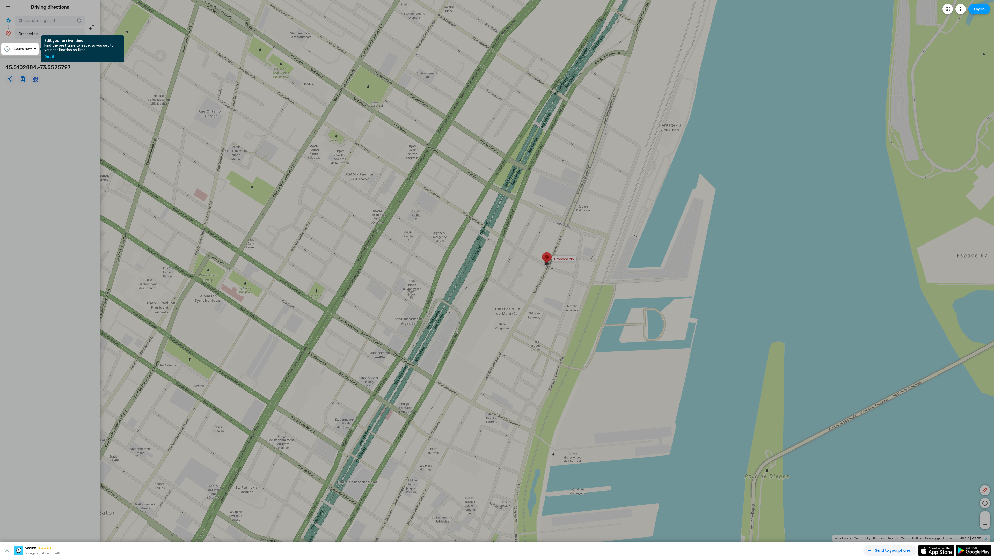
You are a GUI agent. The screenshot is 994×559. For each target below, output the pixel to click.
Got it (49, 57)
